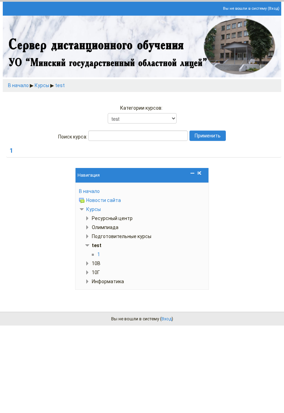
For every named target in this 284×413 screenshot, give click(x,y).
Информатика (108, 281)
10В (96, 263)
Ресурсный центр (112, 218)
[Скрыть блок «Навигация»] (192, 173)
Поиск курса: (73, 137)
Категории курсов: (141, 108)
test (60, 85)
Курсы (42, 85)
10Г (96, 272)
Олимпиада (105, 227)
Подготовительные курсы (121, 236)
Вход (273, 8)
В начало (18, 85)
